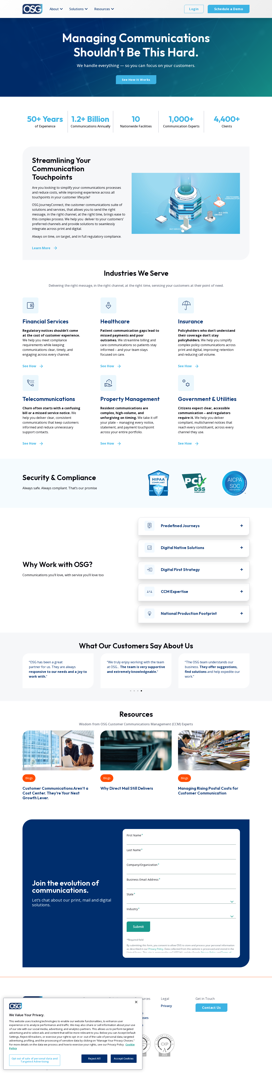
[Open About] (61, 9)
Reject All (94, 1058)
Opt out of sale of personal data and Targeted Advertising (35, 1060)
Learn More (41, 248)
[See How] (41, 366)
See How (29, 366)
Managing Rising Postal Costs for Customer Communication (208, 790)
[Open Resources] (112, 9)
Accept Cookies (123, 1058)
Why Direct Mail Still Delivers (126, 788)
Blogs (29, 778)
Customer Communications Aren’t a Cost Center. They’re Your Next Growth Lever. (55, 793)
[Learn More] (55, 248)
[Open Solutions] (86, 9)
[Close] (136, 1002)
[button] (130, 690)
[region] (73, 1034)
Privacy (166, 1006)
